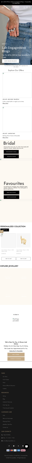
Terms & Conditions (8, 455)
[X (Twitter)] (18, 446)
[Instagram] (13, 446)
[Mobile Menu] (3, 7)
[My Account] (27, 7)
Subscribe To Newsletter (16, 351)
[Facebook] (9, 446)
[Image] (16, 320)
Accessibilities (24, 455)
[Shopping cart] (30, 8)
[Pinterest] (23, 446)
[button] (10, 61)
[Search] (24, 7)
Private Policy (17, 455)
